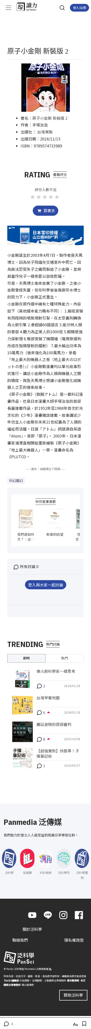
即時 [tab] (26, 658)
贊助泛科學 (73, 995)
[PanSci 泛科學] (29, 7)
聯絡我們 (20, 940)
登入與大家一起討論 (45, 585)
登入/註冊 (79, 8)
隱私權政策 (74, 940)
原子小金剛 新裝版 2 (49, 118)
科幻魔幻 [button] (16, 480)
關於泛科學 (32, 929)
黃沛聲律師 (73, 980)
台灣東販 (45, 132)
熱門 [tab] (64, 658)
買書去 (48, 210)
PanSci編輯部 (11, 980)
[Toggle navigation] (8, 7)
